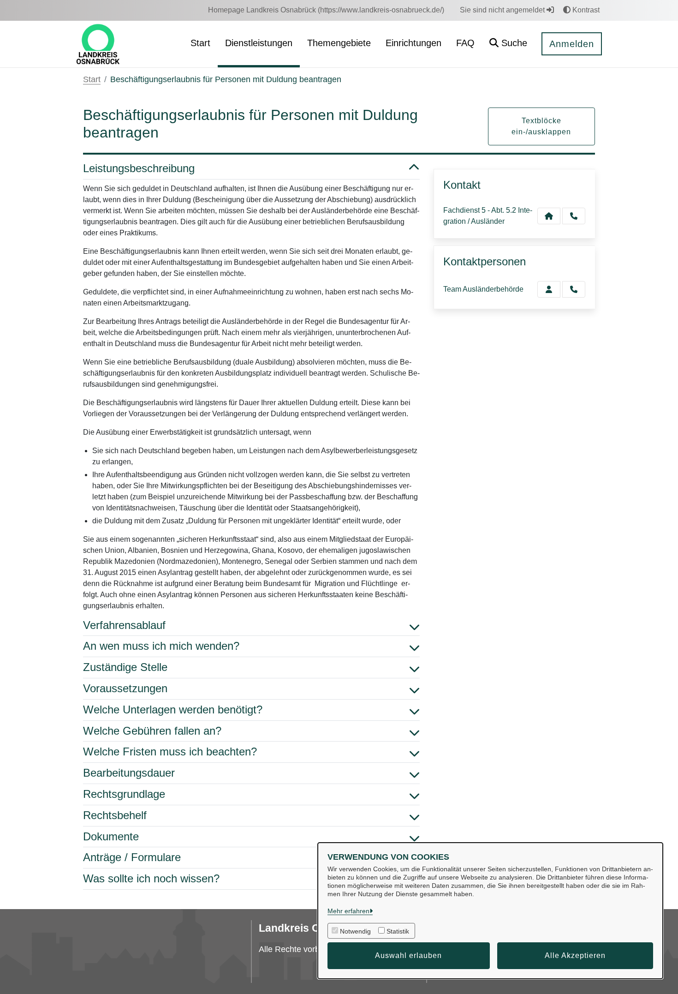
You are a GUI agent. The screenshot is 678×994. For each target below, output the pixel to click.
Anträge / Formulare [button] (132, 857)
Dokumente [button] (111, 836)
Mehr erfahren (348, 911)
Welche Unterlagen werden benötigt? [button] (172, 709)
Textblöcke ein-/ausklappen (541, 126)
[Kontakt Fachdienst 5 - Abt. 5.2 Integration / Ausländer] (548, 216)
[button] (508, 44)
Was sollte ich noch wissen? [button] (151, 878)
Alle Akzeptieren (575, 955)
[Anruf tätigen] (573, 216)
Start (92, 79)
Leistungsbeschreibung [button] (139, 168)
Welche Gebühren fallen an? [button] (152, 731)
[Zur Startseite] (98, 44)
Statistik (398, 931)
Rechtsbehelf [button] (115, 815)
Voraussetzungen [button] (125, 688)
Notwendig (355, 931)
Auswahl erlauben (408, 955)
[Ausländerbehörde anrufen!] (573, 289)
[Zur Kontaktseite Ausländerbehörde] (548, 289)
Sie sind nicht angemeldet (503, 10)
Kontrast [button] (585, 10)
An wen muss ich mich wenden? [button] (161, 646)
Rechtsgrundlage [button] (124, 794)
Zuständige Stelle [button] (125, 667)
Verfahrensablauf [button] (124, 625)
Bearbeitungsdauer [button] (129, 772)
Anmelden (571, 44)
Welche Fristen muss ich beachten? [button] (170, 751)
